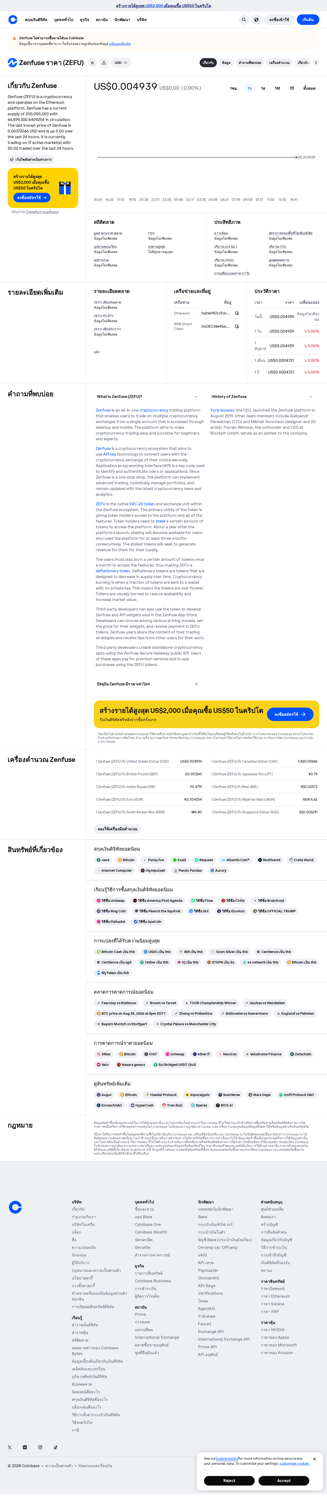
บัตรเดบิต (142, 1247)
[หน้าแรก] (13, 19)
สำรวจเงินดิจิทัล (85, 1324)
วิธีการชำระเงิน (274, 1247)
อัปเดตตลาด (82, 1384)
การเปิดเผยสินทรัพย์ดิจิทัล (93, 1306)
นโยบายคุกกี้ (82, 1278)
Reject (229, 1480)
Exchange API (211, 1331)
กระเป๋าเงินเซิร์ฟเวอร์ (215, 1224)
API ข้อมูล (206, 1285)
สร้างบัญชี (269, 1224)
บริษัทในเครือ (83, 1224)
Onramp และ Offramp (218, 1247)
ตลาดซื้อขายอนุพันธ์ (152, 1345)
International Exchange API (224, 1339)
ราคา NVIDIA (272, 1329)
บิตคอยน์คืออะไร (86, 1391)
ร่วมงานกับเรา (84, 1216)
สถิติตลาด (80, 1340)
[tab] (208, 62)
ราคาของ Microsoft (279, 1345)
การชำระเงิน (145, 1288)
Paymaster (208, 1270)
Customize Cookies (294, 1463)
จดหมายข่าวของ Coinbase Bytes (95, 1350)
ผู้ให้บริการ (81, 1262)
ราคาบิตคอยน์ (273, 1288)
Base (202, 1216)
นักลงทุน (79, 1255)
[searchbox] (121, 63)
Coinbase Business (153, 1280)
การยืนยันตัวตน (274, 1232)
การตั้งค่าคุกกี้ (83, 1285)
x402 (202, 1255)
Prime (140, 1314)
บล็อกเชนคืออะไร (86, 1407)
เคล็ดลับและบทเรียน (88, 1368)
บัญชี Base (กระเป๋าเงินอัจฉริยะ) (225, 1239)
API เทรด (206, 1262)
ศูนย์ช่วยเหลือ (272, 1209)
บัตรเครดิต (143, 1239)
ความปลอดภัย (84, 1247)
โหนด (203, 1301)
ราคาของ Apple (275, 1337)
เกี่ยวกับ (78, 1209)
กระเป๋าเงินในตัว (211, 1232)
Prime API (207, 1346)
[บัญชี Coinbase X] (9, 1447)
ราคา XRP (270, 1311)
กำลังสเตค (206, 1316)
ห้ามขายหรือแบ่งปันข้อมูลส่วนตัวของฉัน (99, 1296)
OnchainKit (208, 1278)
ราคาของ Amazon (277, 1352)
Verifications (210, 1293)
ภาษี (75, 1430)
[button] (63, 19)
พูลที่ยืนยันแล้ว (147, 1352)
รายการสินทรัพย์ (149, 1273)
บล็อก (76, 1232)
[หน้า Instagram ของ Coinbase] (40, 1447)
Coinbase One (148, 1224)
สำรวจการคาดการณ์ (152, 1255)
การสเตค (142, 1322)
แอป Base (143, 1216)
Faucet (204, 1324)
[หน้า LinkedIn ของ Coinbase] (25, 1447)
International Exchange (157, 1337)
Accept (284, 1480)
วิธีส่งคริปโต (82, 1422)
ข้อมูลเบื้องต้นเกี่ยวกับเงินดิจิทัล (97, 1361)
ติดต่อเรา (268, 1216)
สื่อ (74, 1239)
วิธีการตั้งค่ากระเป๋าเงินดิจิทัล (96, 1414)
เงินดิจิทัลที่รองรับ (275, 1262)
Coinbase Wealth (151, 1232)
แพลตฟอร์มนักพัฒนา (215, 1209)
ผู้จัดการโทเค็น (147, 1296)
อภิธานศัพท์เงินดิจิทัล (89, 1376)
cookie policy (227, 1458)
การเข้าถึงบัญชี (273, 1255)
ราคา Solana (272, 1303)
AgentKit (206, 1308)
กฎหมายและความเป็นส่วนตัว (96, 1270)
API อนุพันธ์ (208, 1354)
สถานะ (267, 1270)
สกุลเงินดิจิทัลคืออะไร (90, 1399)
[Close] (314, 1459)
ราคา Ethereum (275, 1296)
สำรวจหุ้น (80, 1332)
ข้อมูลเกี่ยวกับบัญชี (276, 1239)
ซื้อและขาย (144, 1209)
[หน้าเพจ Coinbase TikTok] (55, 1447)
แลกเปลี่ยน (144, 1329)
